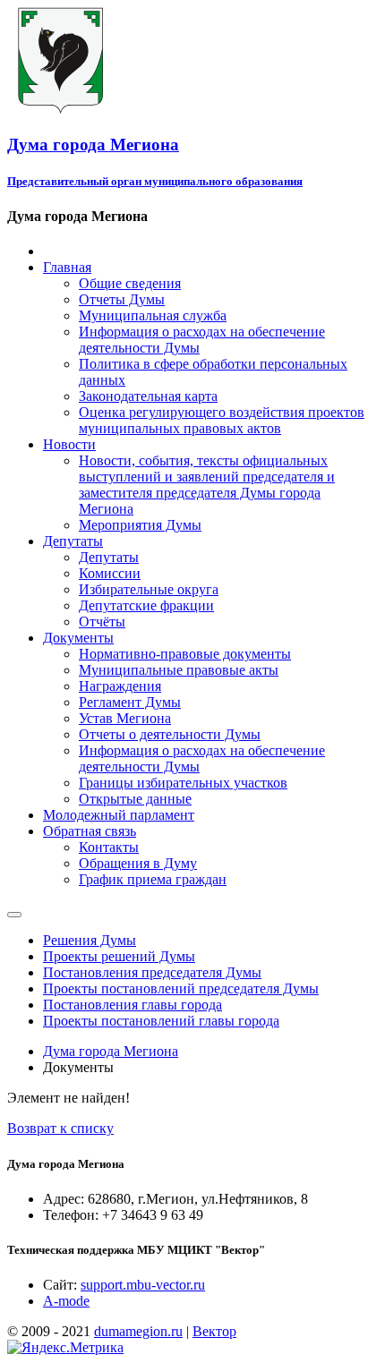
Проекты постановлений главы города (161, 1020)
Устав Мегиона (125, 718)
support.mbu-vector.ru (143, 1284)
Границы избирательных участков (183, 782)
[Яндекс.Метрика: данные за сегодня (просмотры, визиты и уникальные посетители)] (65, 1348)
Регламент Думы (130, 702)
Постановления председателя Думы (152, 972)
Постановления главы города (132, 1004)
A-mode (66, 1300)
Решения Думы (89, 940)
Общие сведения (130, 283)
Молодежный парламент (118, 814)
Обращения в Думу (138, 863)
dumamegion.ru (138, 1331)
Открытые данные (135, 798)
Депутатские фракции (146, 605)
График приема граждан (153, 879)
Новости (69, 444)
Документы (78, 637)
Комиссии (110, 573)
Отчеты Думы (122, 299)
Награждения (120, 686)
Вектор (214, 1331)
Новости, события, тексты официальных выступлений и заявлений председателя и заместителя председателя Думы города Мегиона (207, 484)
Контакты (109, 847)
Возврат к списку (60, 1128)
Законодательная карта (148, 396)
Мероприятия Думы (140, 524)
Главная (67, 267)
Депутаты (73, 541)
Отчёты (102, 621)
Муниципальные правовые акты (178, 669)
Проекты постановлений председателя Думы (181, 988)
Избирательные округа (148, 589)
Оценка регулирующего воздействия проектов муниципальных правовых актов (221, 420)
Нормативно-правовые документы (185, 653)
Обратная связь (89, 831)
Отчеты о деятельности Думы (170, 734)
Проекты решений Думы (119, 956)
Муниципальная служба (153, 315)
